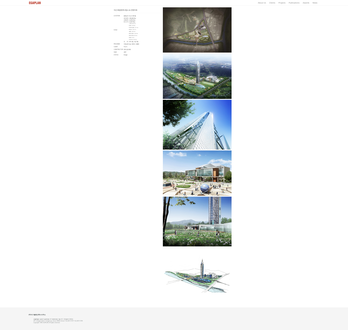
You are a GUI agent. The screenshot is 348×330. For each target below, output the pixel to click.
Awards (306, 3)
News (315, 3)
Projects (281, 3)
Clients (272, 3)
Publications (294, 3)
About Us (262, 3)
